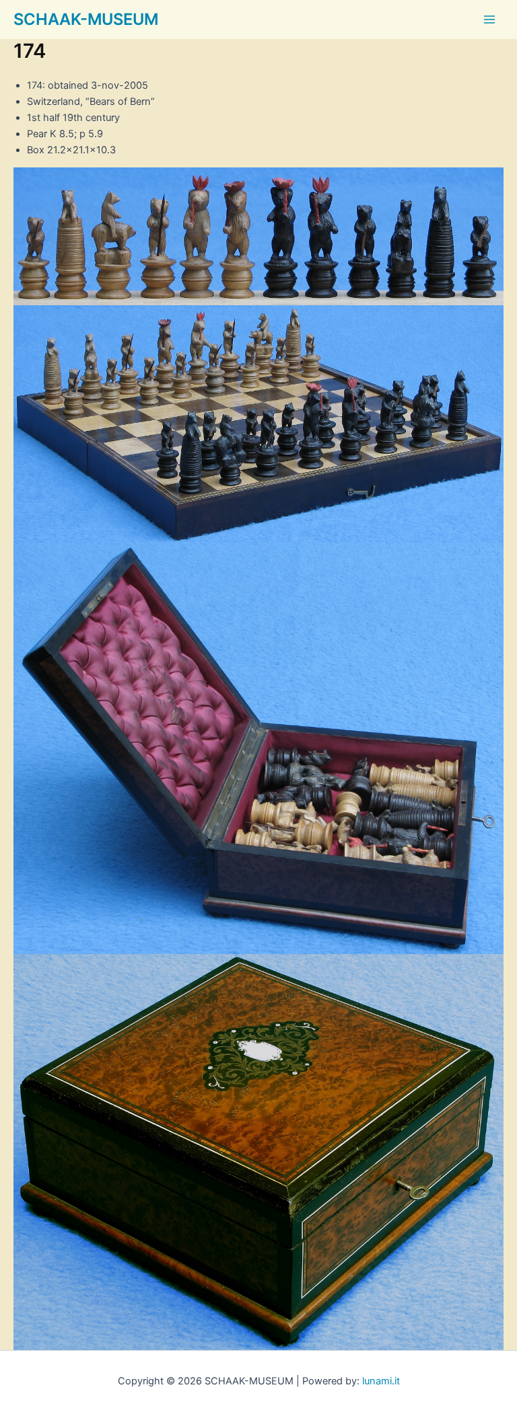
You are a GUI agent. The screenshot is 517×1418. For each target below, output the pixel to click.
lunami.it (381, 1381)
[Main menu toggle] (489, 19)
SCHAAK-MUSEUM (85, 19)
